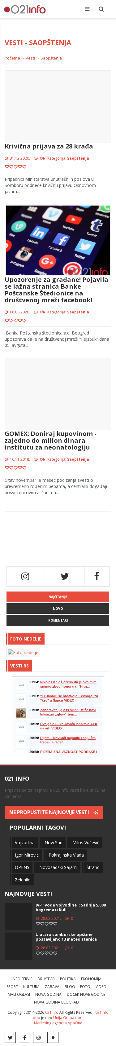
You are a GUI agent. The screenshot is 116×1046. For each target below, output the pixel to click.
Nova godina (48, 994)
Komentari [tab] (58, 620)
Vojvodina (25, 842)
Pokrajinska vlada (66, 855)
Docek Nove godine (86, 994)
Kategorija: (68, 158)
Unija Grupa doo (68, 1017)
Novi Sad (53, 842)
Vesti (30, 58)
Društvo (46, 979)
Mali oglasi (19, 994)
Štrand (93, 867)
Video (101, 986)
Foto (85, 986)
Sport (12, 986)
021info (51, 1012)
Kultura (31, 986)
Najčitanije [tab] (58, 597)
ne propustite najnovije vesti (49, 812)
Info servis (22, 979)
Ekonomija (91, 979)
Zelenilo (23, 880)
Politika (68, 979)
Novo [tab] (58, 608)
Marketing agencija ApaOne (58, 1023)
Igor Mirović (27, 855)
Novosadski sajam (58, 867)
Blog (70, 986)
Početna (12, 58)
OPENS (22, 867)
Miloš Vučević (85, 842)
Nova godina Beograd (56, 1002)
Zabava (52, 986)
